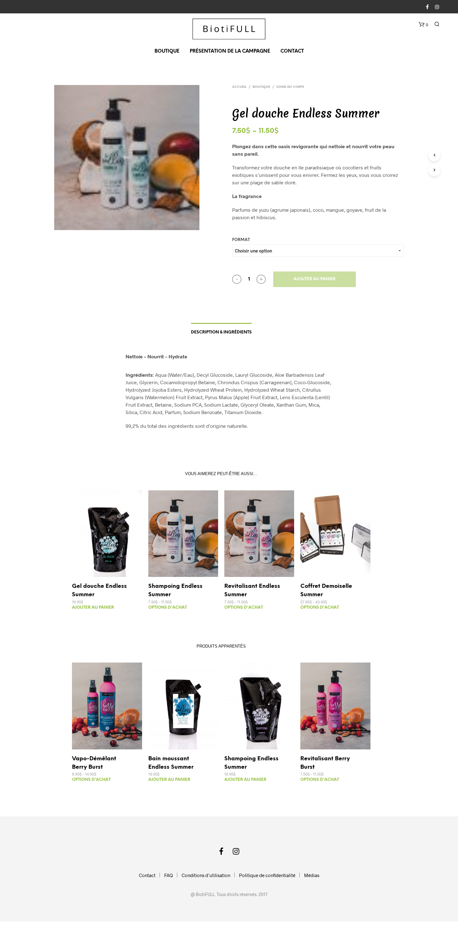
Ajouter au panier (314, 279)
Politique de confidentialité (267, 875)
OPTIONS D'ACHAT (167, 608)
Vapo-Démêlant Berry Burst (94, 763)
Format (241, 240)
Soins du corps (290, 87)
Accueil (239, 87)
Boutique (167, 51)
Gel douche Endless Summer (99, 590)
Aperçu (110, 571)
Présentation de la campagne (230, 51)
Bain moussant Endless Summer (170, 763)
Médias (311, 875)
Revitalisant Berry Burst (325, 763)
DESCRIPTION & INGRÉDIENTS (221, 332)
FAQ (168, 875)
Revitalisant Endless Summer (252, 590)
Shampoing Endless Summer (175, 590)
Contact (292, 51)
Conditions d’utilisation (206, 875)
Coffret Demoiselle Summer (326, 590)
